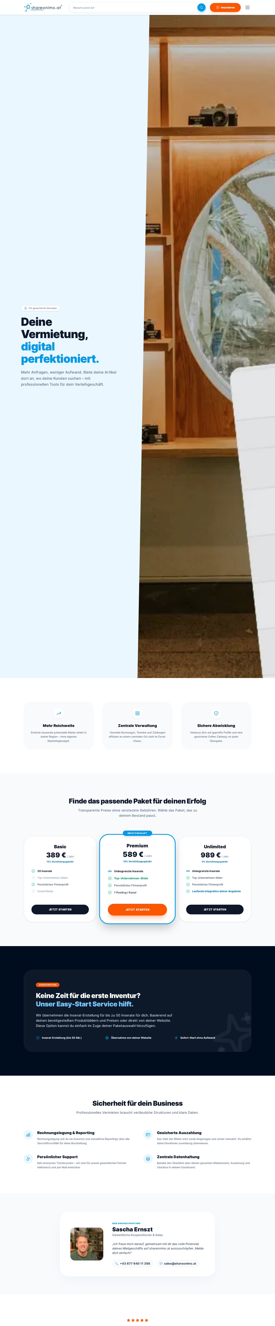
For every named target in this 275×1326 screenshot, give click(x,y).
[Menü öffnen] (247, 7)
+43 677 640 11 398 (135, 1263)
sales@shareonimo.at (180, 1263)
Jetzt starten (60, 909)
